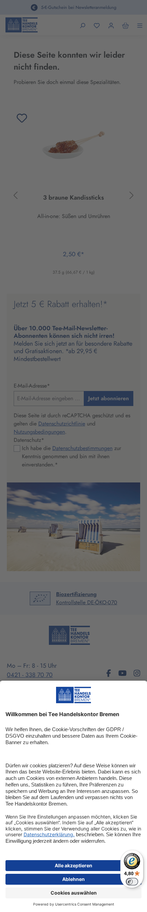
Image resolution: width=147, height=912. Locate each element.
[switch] (132, 881)
